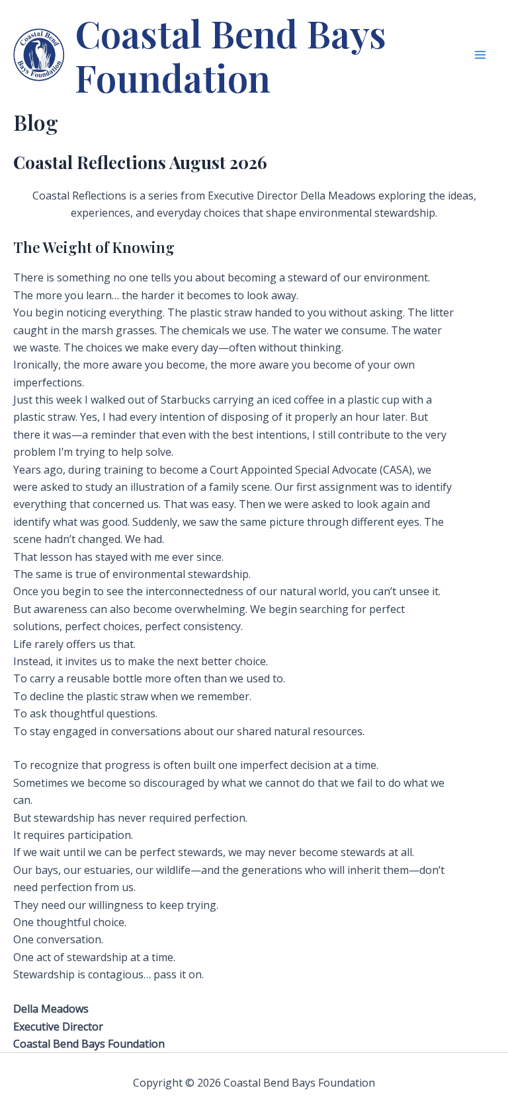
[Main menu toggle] (480, 54)
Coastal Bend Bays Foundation (230, 55)
